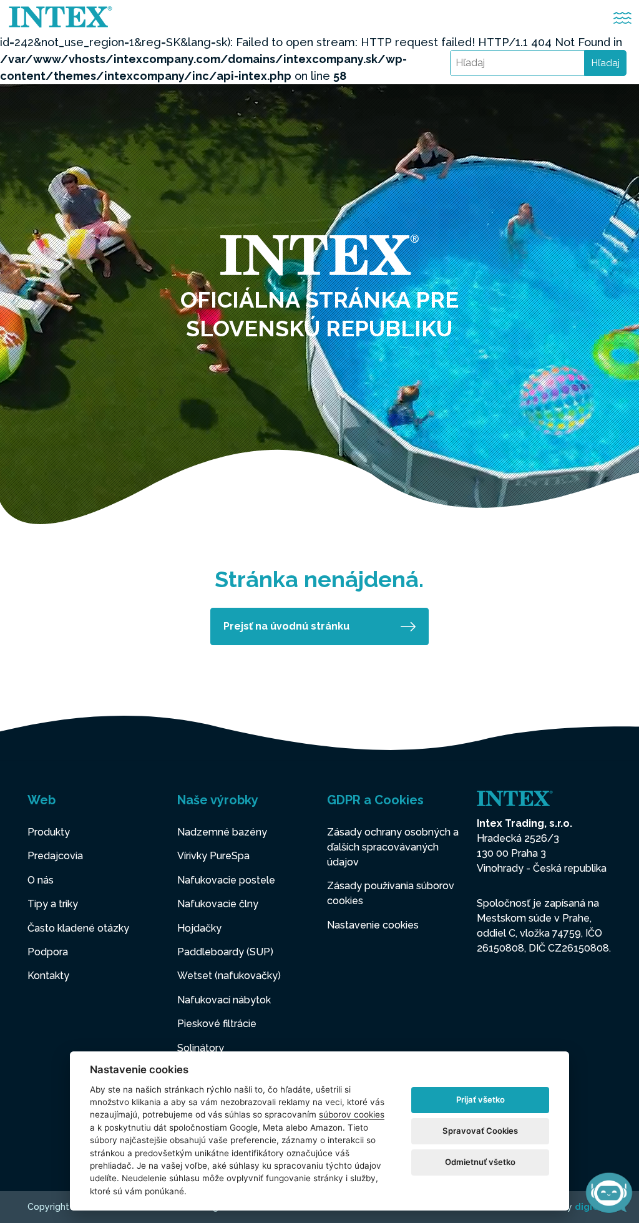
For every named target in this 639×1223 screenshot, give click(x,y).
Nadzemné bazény (222, 832)
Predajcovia (55, 856)
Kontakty (48, 976)
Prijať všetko (480, 1099)
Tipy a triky (52, 904)
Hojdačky (199, 928)
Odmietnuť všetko (480, 1162)
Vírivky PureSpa (213, 856)
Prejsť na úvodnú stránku (286, 626)
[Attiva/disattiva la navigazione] (622, 17)
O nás (40, 880)
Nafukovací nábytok (224, 1000)
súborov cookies (351, 1114)
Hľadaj (606, 63)
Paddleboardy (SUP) (225, 952)
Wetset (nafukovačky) (229, 976)
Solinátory (200, 1048)
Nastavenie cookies (373, 925)
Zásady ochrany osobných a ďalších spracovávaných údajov (393, 847)
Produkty (48, 832)
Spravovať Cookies (480, 1131)
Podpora (47, 952)
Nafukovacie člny (217, 904)
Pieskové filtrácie (216, 1024)
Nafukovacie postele (226, 880)
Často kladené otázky (78, 928)
